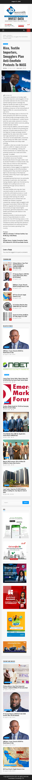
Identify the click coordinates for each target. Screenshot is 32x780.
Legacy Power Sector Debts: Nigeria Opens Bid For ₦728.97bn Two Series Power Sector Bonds (16, 367)
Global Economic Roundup (10, 765)
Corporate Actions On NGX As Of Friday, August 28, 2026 (7, 316)
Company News (8, 682)
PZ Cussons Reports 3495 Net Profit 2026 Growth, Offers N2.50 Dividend (7, 276)
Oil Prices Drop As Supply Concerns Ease (7, 296)
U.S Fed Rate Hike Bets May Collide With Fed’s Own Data (7, 306)
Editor (5, 68)
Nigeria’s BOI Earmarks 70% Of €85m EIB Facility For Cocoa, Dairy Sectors (16, 450)
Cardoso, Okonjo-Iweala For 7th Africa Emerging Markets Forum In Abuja (16, 394)
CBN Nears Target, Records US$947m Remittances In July (7, 286)
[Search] (23, 30)
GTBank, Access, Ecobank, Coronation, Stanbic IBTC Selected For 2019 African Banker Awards (15, 240)
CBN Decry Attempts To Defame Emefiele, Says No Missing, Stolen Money (15, 233)
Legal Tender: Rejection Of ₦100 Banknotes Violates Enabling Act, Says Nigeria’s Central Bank (16, 477)
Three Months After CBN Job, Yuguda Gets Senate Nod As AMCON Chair (16, 422)
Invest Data (16, 18)
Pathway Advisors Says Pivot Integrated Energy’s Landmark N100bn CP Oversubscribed (7, 266)
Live (28, 30)
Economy (5, 44)
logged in (13, 252)
